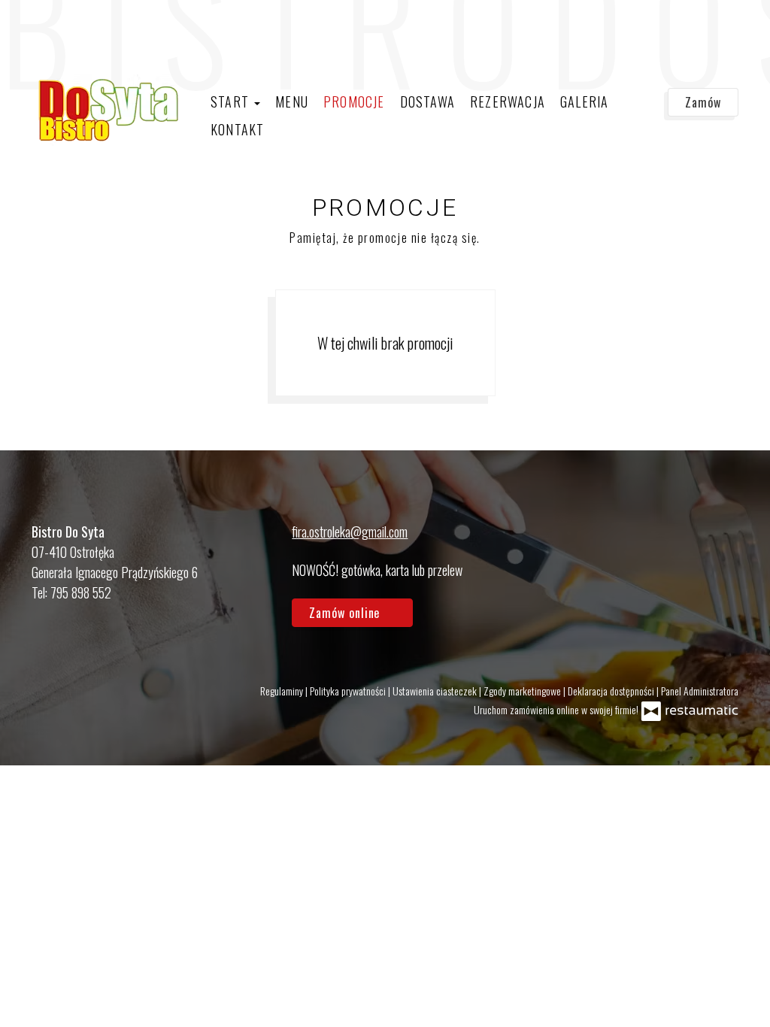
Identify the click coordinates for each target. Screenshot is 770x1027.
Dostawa (427, 101)
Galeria (584, 101)
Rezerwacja (507, 101)
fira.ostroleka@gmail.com (350, 531)
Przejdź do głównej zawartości (88, 27)
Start (232, 101)
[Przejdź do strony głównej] (107, 110)
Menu (291, 101)
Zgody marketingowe (523, 690)
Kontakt (237, 129)
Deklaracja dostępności (612, 690)
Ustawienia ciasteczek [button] (436, 690)
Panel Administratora (699, 690)
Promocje (354, 101)
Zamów (703, 102)
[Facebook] (719, 552)
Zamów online (53, 27)
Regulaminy (282, 690)
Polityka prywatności (349, 690)
